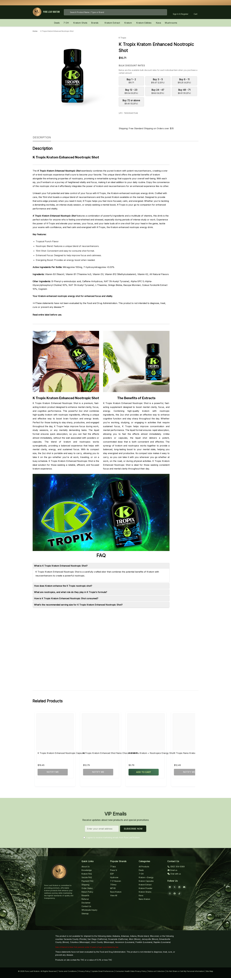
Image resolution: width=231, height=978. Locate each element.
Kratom (128, 22)
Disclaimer (86, 903)
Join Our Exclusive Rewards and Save (150, 2)
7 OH (66, 22)
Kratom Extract (112, 22)
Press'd (113, 870)
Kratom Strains (145, 892)
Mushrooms (171, 22)
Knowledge (87, 870)
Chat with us (175, 874)
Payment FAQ (87, 881)
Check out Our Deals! (135, 2)
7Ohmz (113, 884)
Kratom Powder (145, 888)
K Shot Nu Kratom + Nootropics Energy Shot (151, 753)
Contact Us (86, 906)
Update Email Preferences (103, 971)
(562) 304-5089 (177, 866)
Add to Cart (143, 772)
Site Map (209, 971)
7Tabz (113, 866)
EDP (112, 874)
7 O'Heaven (115, 881)
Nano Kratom (144, 899)
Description (42, 137)
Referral (85, 899)
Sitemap (85, 913)
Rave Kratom (115, 892)
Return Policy (87, 892)
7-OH (141, 874)
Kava (158, 22)
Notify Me (53, 772)
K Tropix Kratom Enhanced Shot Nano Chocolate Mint (110, 753)
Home (35, 31)
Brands (94, 22)
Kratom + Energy (146, 877)
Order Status (87, 888)
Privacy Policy (84, 971)
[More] (70, 23)
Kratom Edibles (143, 22)
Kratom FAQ (87, 874)
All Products (144, 866)
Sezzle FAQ (87, 877)
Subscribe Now (133, 828)
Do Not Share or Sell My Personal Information (185, 971)
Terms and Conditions (67, 971)
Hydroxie (114, 877)
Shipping (85, 884)
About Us (86, 866)
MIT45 (113, 888)
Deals (57, 22)
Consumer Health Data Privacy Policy (131, 971)
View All (113, 895)
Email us (173, 870)
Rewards (85, 895)
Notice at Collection (156, 971)
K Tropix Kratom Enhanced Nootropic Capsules (61, 753)
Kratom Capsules (146, 881)
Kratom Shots (80, 22)
